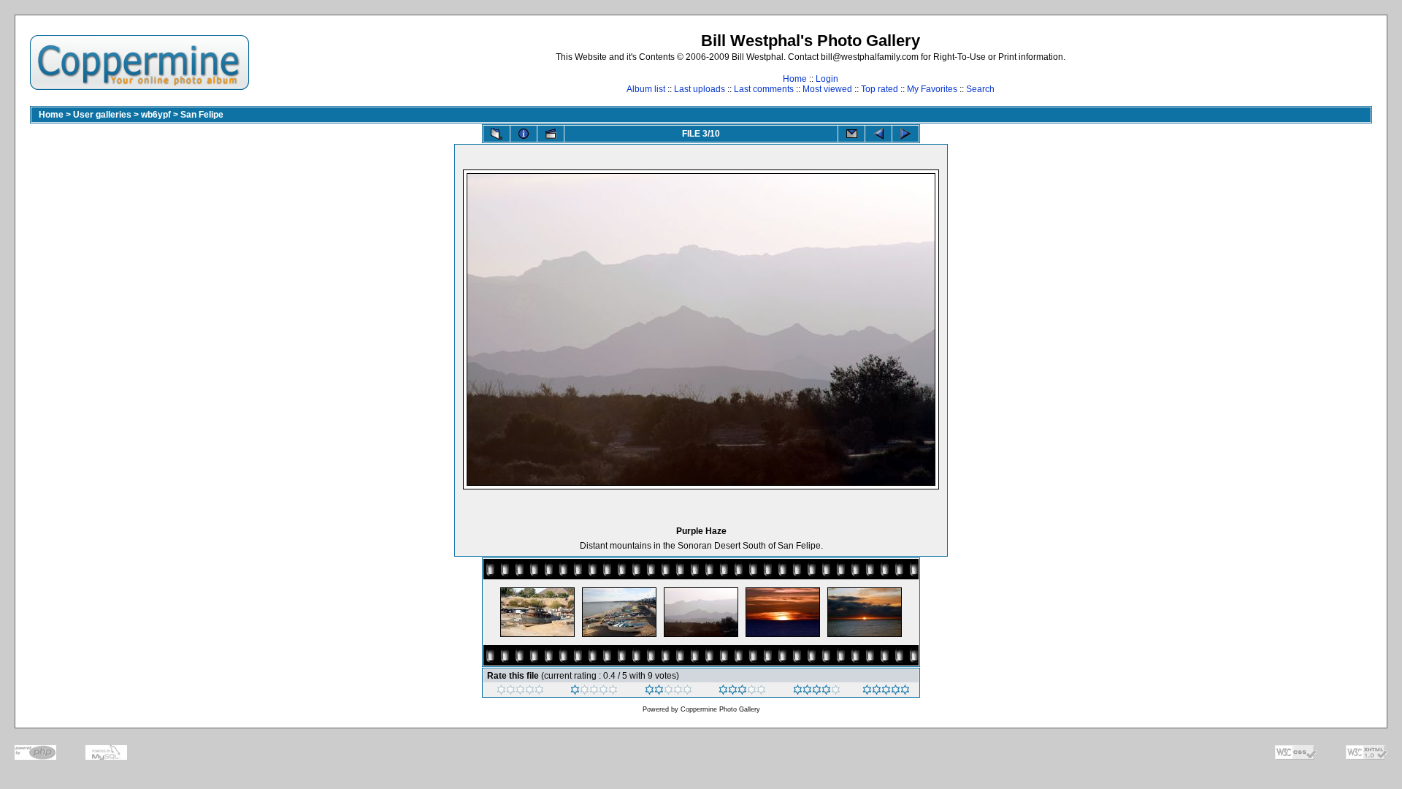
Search (980, 89)
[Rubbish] (520, 692)
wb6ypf (156, 115)
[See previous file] (878, 134)
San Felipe (201, 115)
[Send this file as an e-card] (851, 134)
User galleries (102, 115)
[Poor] (594, 692)
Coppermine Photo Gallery (720, 709)
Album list (646, 89)
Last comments (764, 89)
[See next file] (905, 134)
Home (795, 79)
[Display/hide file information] (523, 134)
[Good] (742, 692)
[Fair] (668, 692)
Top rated (879, 89)
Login (827, 79)
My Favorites (932, 89)
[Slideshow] (550, 134)
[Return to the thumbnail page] (496, 134)
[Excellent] (816, 692)
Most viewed (827, 89)
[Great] (886, 692)
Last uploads (699, 89)
